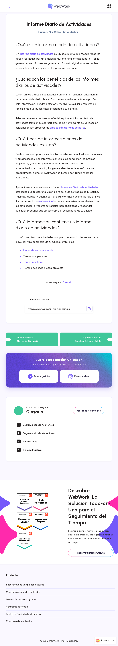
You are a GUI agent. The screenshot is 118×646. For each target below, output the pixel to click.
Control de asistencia (17, 606)
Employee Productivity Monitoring (23, 614)
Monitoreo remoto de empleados (23, 592)
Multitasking (30, 441)
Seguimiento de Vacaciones (39, 433)
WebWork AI (46, 201)
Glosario (67, 282)
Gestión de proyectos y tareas (21, 599)
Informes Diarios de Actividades (79, 187)
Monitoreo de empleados (19, 621)
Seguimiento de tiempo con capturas (25, 584)
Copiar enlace (89, 309)
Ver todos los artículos (88, 410)
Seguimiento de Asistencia (38, 424)
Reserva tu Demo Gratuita (90, 552)
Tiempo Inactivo (32, 449)
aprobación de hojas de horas (67, 127)
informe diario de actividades (36, 53)
